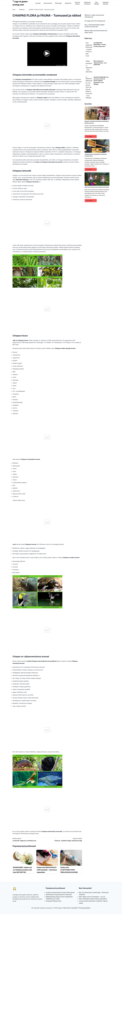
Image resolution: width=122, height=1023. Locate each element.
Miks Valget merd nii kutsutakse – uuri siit (92, 897)
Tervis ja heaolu (77, 3)
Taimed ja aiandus (105, 3)
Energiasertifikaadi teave (53, 901)
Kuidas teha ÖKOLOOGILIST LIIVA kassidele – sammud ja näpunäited (47, 870)
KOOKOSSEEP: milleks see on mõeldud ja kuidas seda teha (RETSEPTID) (22, 870)
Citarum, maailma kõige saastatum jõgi (68, 840)
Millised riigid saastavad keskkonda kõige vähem (96, 31)
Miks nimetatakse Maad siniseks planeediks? (93, 899)
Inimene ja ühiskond (87, 3)
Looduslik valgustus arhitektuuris (24, 840)
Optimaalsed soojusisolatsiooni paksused (59, 894)
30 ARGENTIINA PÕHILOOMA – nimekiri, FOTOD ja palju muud (100, 44)
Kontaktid (74, 908)
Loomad (37, 3)
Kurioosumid (48, 3)
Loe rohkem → (90, 136)
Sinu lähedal (96, 3)
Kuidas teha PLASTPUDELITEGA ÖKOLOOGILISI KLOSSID (69, 870)
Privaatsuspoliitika (84, 908)
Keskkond (68, 3)
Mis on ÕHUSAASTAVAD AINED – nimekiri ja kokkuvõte (95, 25)
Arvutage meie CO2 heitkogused (95, 21)
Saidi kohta (66, 908)
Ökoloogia (58, 3)
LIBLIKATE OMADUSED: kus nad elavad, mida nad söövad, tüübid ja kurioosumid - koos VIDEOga (101, 80)
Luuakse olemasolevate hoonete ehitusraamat (60, 892)
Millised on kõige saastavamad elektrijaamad (94, 16)
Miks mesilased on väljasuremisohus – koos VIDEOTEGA (100, 62)
